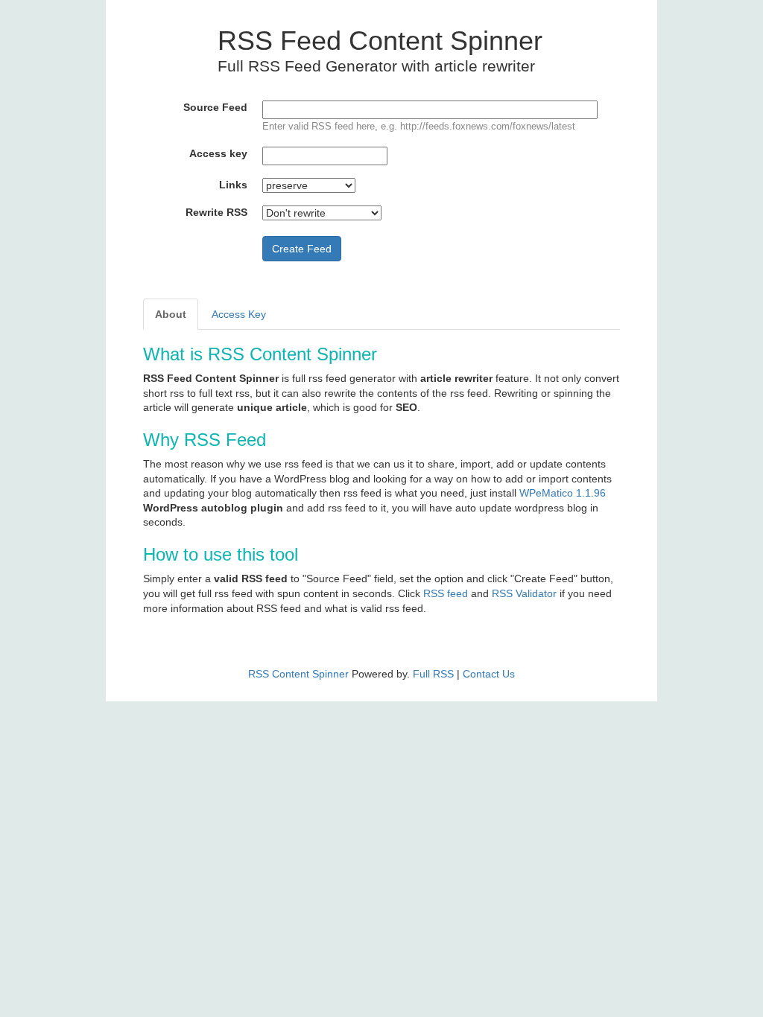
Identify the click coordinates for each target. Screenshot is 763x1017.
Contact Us (489, 674)
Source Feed (215, 107)
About (170, 314)
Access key (218, 153)
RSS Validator (524, 593)
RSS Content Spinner (298, 674)
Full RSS (433, 674)
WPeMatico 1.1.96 (562, 493)
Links (233, 185)
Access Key (239, 314)
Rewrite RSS (216, 212)
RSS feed (445, 593)
